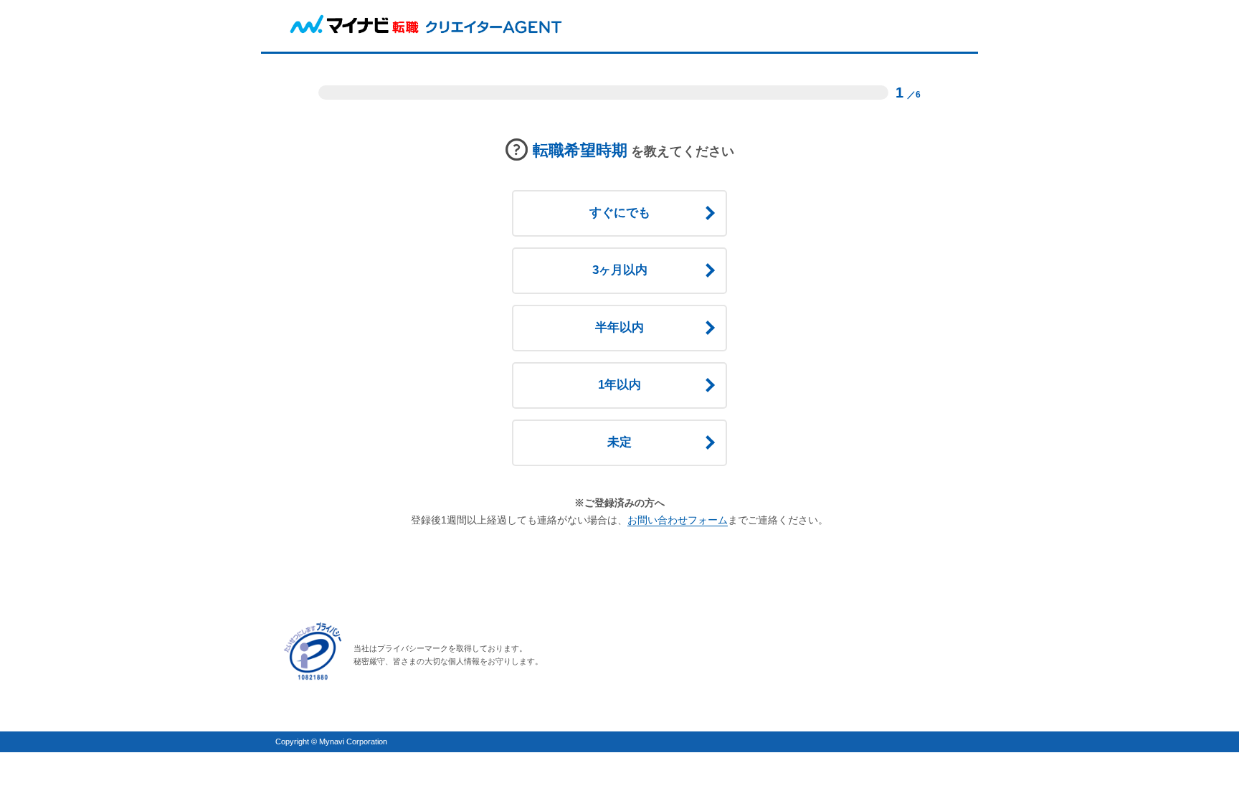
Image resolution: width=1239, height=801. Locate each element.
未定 (619, 442)
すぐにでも (619, 212)
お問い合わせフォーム (677, 520)
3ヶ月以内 (619, 270)
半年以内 (619, 327)
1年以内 (619, 385)
